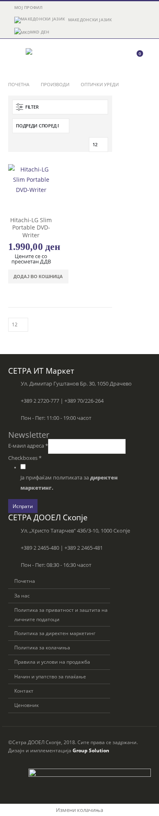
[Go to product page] (31, 187)
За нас (22, 595)
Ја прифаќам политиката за (69, 482)
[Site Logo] (48, 57)
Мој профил (28, 7)
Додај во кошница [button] (38, 276)
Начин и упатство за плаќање (50, 676)
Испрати (23, 506)
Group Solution (91, 750)
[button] (15, 57)
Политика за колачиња (42, 647)
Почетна (24, 580)
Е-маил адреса (28, 445)
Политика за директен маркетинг (54, 633)
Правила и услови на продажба (52, 661)
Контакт (23, 690)
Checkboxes (25, 458)
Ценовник (26, 705)
